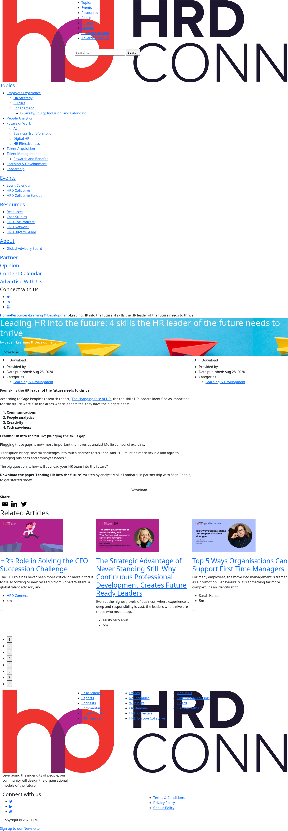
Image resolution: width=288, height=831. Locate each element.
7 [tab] (9, 677)
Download (11, 352)
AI (15, 128)
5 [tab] (9, 665)
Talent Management (23, 153)
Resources (89, 12)
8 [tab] (9, 684)
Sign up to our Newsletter (20, 828)
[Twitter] (23, 504)
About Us (184, 693)
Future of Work (19, 123)
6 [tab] (9, 671)
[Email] (4, 504)
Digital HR (21, 138)
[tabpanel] (48, 577)
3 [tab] (9, 652)
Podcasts (88, 703)
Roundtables (139, 698)
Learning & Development (27, 164)
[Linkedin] (14, 504)
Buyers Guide (92, 713)
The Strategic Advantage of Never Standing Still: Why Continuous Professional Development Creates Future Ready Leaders (141, 577)
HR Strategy (22, 98)
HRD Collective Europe (24, 195)
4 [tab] (9, 658)
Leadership (15, 169)
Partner (87, 22)
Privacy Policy (164, 802)
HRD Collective (18, 190)
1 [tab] (9, 639)
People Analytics (20, 118)
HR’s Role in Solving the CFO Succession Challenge (44, 564)
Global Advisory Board (24, 248)
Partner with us (189, 708)
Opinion (87, 28)
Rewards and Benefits (30, 158)
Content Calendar (95, 33)
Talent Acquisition (21, 148)
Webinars (136, 703)
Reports (87, 698)
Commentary (91, 708)
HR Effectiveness (26, 143)
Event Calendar (19, 185)
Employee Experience (24, 93)
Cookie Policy (163, 807)
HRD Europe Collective (147, 718)
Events (86, 7)
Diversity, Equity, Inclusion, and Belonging (53, 113)
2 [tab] (9, 646)
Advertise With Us (95, 38)
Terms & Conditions (169, 797)
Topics (86, 2)
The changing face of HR (91, 398)
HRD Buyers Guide (21, 232)
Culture (19, 103)
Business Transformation (33, 133)
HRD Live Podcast (21, 222)
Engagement (23, 108)
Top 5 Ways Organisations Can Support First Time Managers (240, 564)
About (86, 17)
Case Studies (17, 217)
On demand (138, 708)
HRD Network (18, 227)
